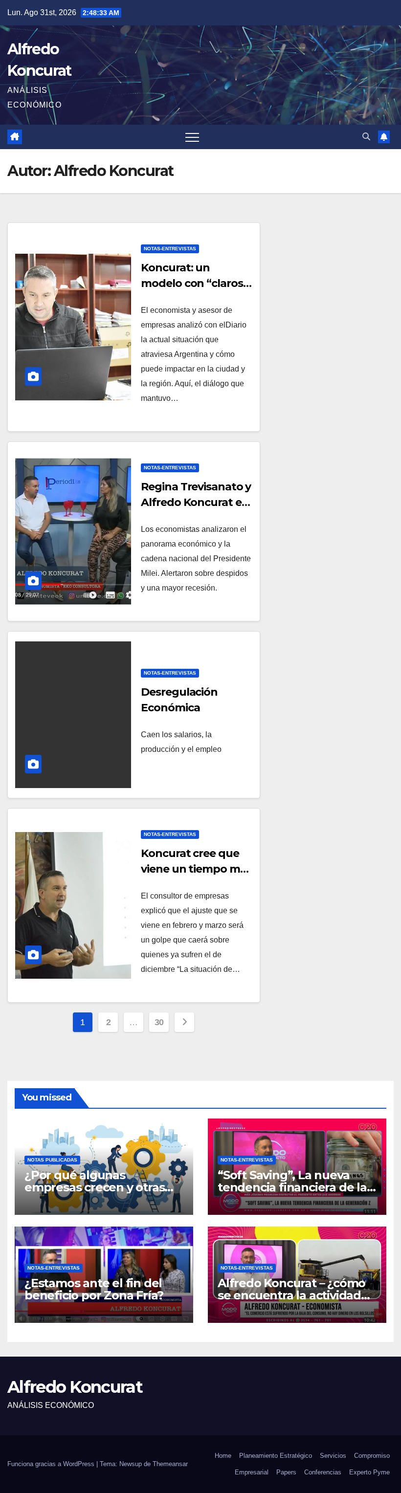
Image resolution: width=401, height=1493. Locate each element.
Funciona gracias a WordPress (51, 1464)
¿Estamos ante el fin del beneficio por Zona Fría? (93, 1289)
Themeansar (170, 1464)
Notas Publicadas (52, 1160)
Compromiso (372, 1455)
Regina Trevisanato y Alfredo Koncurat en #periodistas (196, 502)
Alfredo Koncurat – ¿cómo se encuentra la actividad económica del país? (291, 1295)
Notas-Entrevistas (170, 248)
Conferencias (322, 1472)
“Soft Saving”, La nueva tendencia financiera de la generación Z (292, 1187)
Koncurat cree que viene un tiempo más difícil (196, 869)
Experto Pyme (369, 1472)
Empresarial (251, 1472)
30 (159, 1022)
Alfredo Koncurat (74, 1387)
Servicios (333, 1455)
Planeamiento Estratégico (275, 1455)
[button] (366, 136)
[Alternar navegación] (192, 137)
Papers (286, 1472)
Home (223, 1455)
